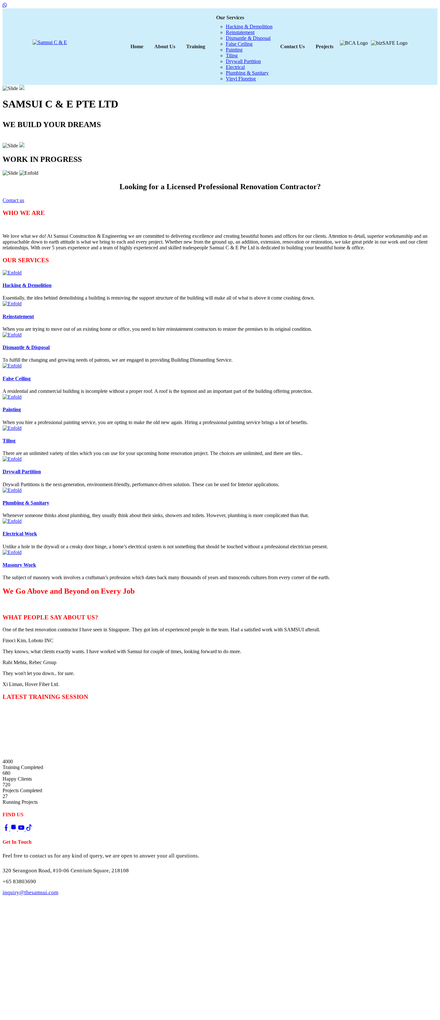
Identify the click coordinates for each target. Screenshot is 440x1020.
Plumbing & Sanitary (247, 73)
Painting (234, 49)
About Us (164, 46)
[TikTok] (29, 829)
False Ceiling (239, 44)
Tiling (232, 55)
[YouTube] (22, 829)
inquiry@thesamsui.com (30, 892)
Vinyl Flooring (241, 78)
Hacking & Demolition (249, 26)
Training (195, 46)
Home (136, 46)
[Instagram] (14, 829)
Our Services (230, 17)
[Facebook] (6, 829)
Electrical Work (20, 533)
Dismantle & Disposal (248, 38)
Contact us (16, 138)
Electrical (235, 67)
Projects (324, 46)
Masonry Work (19, 565)
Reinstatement (240, 32)
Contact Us (292, 46)
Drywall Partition (243, 61)
